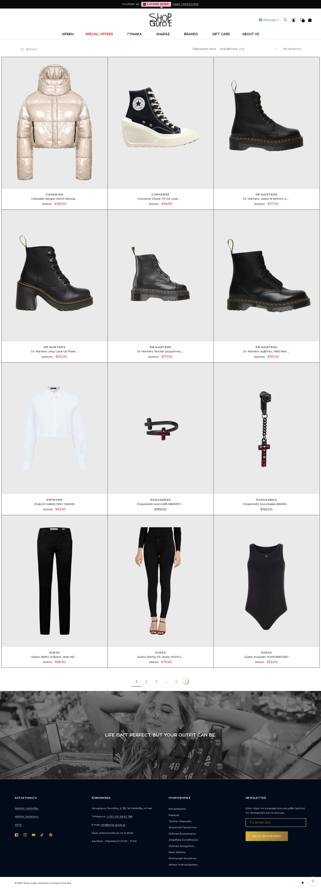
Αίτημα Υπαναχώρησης (183, 864)
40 (279, 212)
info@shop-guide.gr (113, 824)
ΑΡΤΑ (18, 824)
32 (66, 670)
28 (34, 670)
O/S (266, 517)
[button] (100, 34)
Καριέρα (174, 815)
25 (140, 670)
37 (147, 212)
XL (276, 670)
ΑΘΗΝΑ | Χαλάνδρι (26, 808)
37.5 (156, 212)
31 (59, 670)
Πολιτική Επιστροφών (182, 833)
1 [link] (136, 681)
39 (173, 212)
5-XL (73, 517)
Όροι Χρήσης (177, 852)
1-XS (35, 517)
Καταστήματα (177, 808)
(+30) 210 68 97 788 (119, 816)
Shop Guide (30, 883)
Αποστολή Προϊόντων (183, 827)
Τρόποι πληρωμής (180, 821)
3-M (54, 517)
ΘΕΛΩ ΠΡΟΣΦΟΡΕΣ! (266, 836)
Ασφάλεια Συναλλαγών (183, 839)
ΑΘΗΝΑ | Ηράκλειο (27, 816)
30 (51, 670)
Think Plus (65, 883)
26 (148, 670)
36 (139, 212)
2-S (45, 517)
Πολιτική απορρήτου (181, 846)
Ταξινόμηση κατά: (204, 48)
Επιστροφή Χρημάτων (183, 858)
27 (156, 670)
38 (165, 212)
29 (42, 670)
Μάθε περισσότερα (186, 4)
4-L (63, 517)
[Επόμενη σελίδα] (185, 681)
